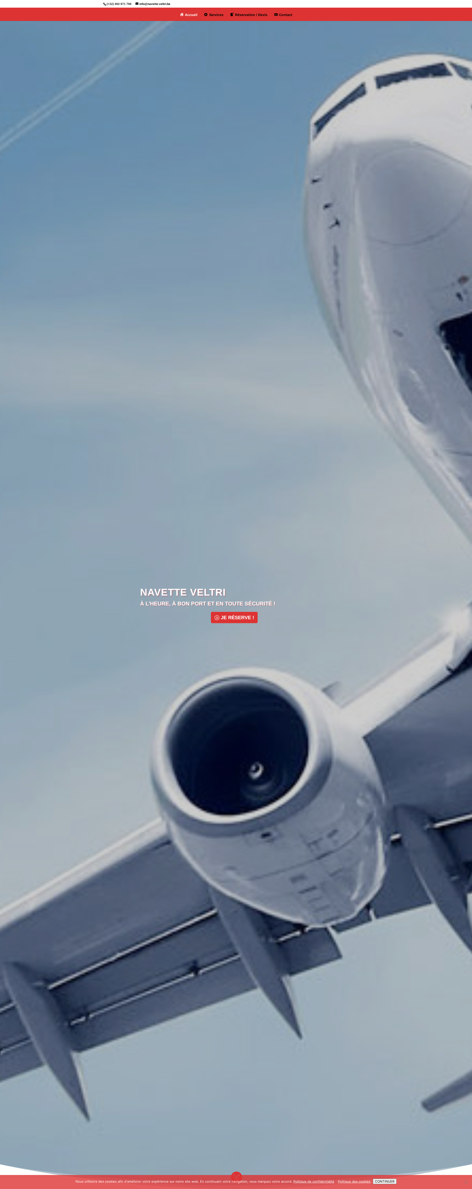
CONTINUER (385, 1181)
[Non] (465, 1182)
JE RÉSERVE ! (237, 617)
